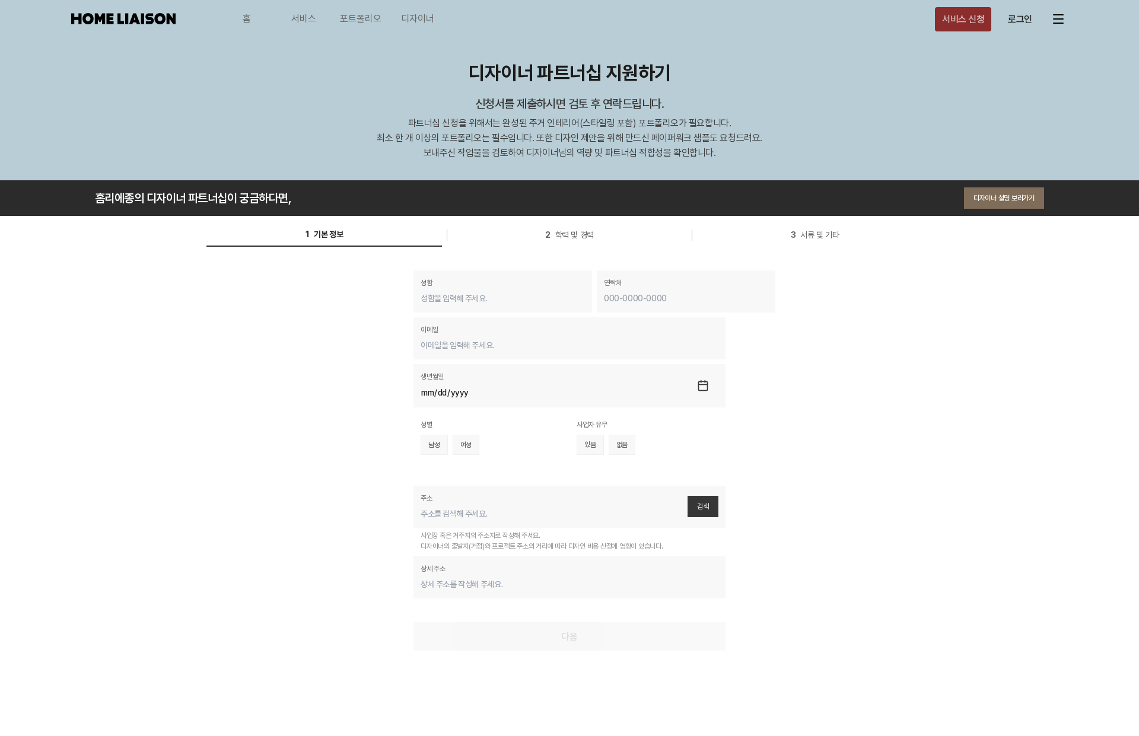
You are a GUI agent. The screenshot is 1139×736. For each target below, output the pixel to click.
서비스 (303, 18)
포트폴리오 (360, 18)
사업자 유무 (592, 424)
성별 (426, 424)
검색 (703, 506)
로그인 (1020, 19)
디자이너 (417, 18)
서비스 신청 (963, 19)
